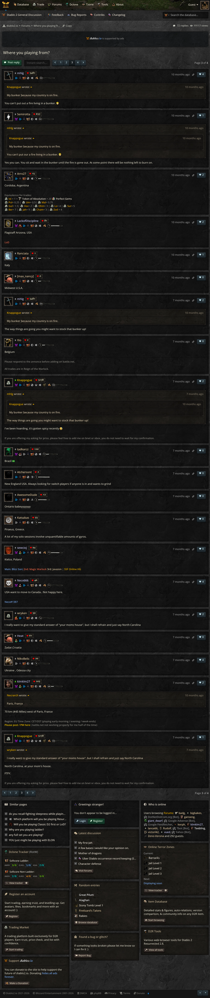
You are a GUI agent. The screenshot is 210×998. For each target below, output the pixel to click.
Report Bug (85, 955)
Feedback (57, 15)
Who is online (157, 804)
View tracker (155, 890)
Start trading (16, 949)
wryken (22, 613)
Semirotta (23, 114)
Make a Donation (19, 983)
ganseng (189, 817)
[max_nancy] (25, 276)
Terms (126, 993)
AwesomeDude (27, 495)
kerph (181, 824)
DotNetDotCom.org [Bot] (163, 817)
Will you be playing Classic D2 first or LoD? (39, 824)
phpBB (97, 993)
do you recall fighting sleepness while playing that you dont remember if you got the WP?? (64, 814)
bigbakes (195, 813)
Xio (19, 340)
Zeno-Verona (156, 836)
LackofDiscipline (27, 221)
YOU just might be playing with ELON (32, 840)
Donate (140, 993)
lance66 (153, 828)
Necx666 (22, 580)
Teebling (199, 828)
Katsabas (23, 517)
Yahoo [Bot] (183, 832)
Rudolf (167, 828)
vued (167, 832)
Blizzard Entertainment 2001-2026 (54, 993)
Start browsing (156, 920)
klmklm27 (23, 681)
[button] (55, 63)
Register (98, 820)
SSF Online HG (72, 569)
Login (83, 820)
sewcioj (22, 548)
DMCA (83, 993)
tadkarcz (22, 449)
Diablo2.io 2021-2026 (17, 993)
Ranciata (22, 253)
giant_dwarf (155, 820)
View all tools (155, 949)
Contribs (99, 15)
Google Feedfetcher (160, 824)
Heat (20, 636)
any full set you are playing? (26, 835)
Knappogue (14, 87)
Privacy (112, 993)
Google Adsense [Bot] (181, 820)
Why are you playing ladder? (26, 829)
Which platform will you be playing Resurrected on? (45, 819)
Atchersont (24, 472)
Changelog (118, 15)
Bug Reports (78, 15)
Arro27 (21, 174)
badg (182, 813)
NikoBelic (23, 658)
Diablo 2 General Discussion (24, 15)
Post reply (13, 62)
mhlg (20, 73)
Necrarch (12, 695)
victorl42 (153, 832)
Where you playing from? (47, 25)
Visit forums (85, 870)
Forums (168, 813)
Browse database (87, 922)
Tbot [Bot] (183, 828)
